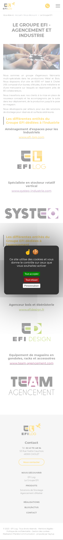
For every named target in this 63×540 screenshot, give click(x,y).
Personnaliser (31, 285)
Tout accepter (32, 274)
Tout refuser (31, 280)
